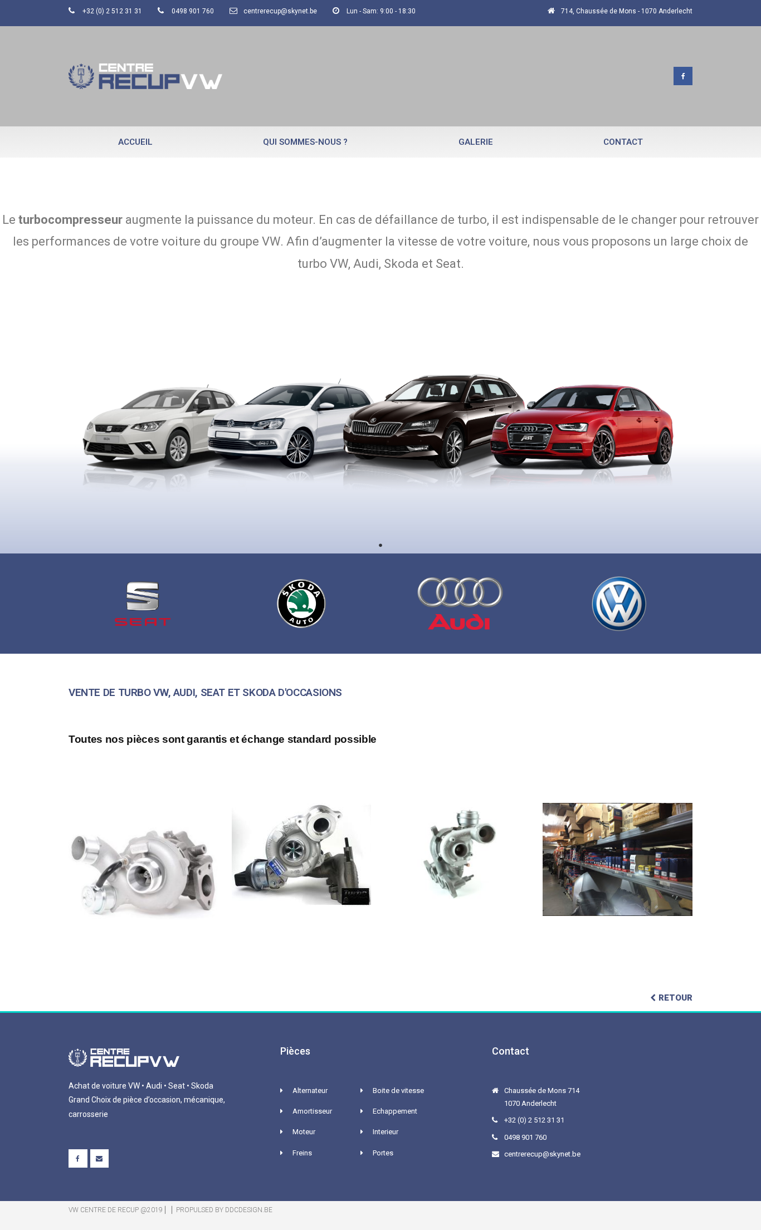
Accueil (135, 142)
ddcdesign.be (248, 1210)
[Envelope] (99, 1158)
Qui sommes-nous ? (305, 142)
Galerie (475, 142)
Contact (623, 142)
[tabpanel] (380, 425)
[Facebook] (683, 76)
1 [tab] (380, 545)
